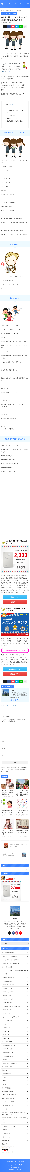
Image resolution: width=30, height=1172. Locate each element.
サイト (3, 755)
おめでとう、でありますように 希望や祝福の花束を (7, 832)
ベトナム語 (5, 705)
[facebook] (9, 26)
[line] (21, 26)
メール (3, 748)
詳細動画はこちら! (15, 669)
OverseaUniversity (15, 1167)
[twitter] (5, 26)
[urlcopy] (25, 26)
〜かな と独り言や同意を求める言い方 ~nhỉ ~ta (22, 832)
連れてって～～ (12, 118)
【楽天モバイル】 (15, 674)
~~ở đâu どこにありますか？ (15, 111)
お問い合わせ (21, 1161)
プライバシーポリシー (11, 1161)
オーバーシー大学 (15, 3)
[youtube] (18, 700)
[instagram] (16, 700)
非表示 (12, 104)
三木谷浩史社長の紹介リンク (13, 650)
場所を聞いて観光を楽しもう (15, 122)
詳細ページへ (15, 597)
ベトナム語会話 (12, 705)
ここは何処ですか (12, 115)
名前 (3, 741)
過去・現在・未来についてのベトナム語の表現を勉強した (7, 792)
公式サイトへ (15, 602)
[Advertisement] (15, 491)
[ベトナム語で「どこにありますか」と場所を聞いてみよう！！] (17, 26)
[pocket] (13, 26)
